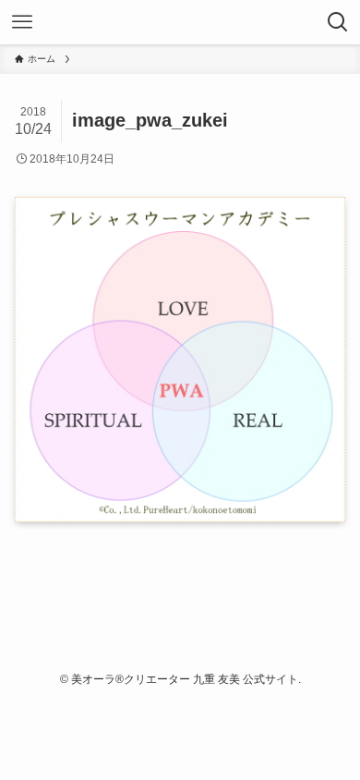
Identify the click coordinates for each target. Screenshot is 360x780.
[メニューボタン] (22, 22)
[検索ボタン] (338, 22)
